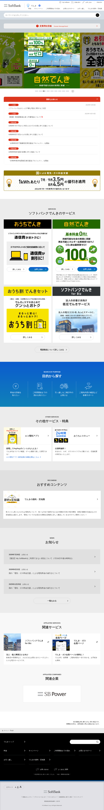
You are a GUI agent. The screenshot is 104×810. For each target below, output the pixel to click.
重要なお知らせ (52, 99)
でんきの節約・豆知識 (37, 760)
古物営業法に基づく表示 (65, 797)
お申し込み (39, 269)
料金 (5, 750)
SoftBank (12, 5)
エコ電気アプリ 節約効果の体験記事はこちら (22, 457)
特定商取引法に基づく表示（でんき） (45, 774)
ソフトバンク (52, 791)
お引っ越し (8, 760)
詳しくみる (17, 269)
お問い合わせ (44, 769)
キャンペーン (33, 750)
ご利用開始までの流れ (62, 750)
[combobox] (49, 15)
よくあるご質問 (63, 769)
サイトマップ (77, 797)
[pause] (73, 91)
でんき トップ (9, 742)
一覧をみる (52, 601)
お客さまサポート (85, 750)
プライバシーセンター (40, 797)
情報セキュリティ (27, 797)
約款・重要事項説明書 (63, 774)
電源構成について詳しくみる (52, 350)
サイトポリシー (52, 797)
